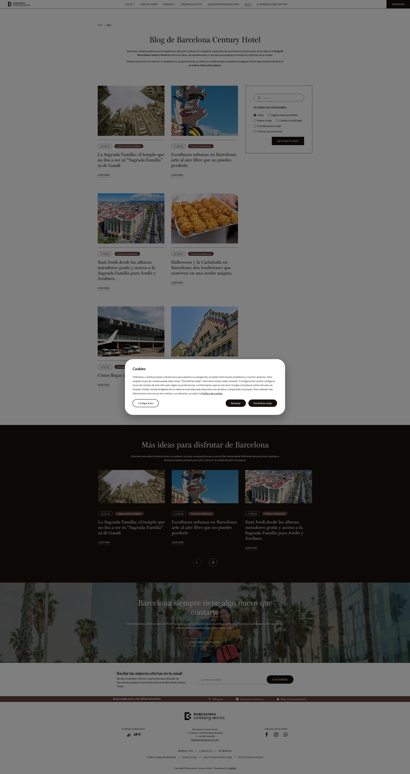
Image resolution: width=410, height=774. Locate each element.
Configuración (145, 403)
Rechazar (236, 403)
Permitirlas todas (263, 403)
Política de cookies (212, 393)
